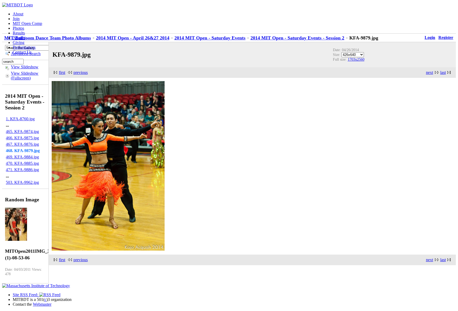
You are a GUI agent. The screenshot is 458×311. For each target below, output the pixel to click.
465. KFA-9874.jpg (22, 131)
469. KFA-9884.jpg (22, 157)
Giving (18, 42)
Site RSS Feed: (26, 294)
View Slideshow (24, 67)
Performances (24, 47)
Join (16, 18)
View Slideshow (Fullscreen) (24, 75)
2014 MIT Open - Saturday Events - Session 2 (297, 38)
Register (445, 37)
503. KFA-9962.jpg (22, 182)
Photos (18, 28)
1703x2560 (356, 59)
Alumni (19, 37)
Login (430, 37)
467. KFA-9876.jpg (22, 144)
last (443, 72)
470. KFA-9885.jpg (22, 163)
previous (80, 72)
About (18, 14)
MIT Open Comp (27, 23)
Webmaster (42, 304)
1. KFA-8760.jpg (20, 119)
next (429, 72)
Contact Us (22, 52)
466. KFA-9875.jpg (22, 138)
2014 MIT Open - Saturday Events (209, 38)
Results (19, 33)
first (62, 72)
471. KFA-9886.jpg (22, 169)
